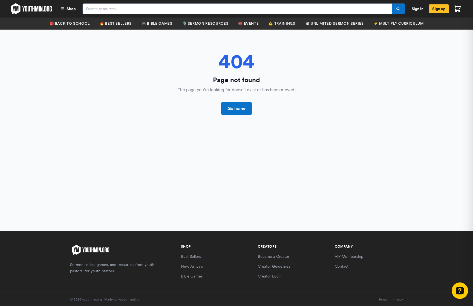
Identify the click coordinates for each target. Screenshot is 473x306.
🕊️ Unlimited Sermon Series (334, 23)
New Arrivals (192, 266)
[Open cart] (457, 8)
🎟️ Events (248, 23)
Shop (71, 9)
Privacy (398, 299)
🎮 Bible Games (157, 23)
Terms (383, 299)
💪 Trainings (282, 23)
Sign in (417, 9)
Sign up (439, 9)
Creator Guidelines (274, 266)
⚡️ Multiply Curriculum (399, 23)
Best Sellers (191, 256)
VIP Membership (349, 256)
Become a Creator (273, 256)
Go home (236, 108)
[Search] (398, 9)
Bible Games (192, 276)
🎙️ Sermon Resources (205, 23)
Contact (341, 266)
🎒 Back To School (70, 23)
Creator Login (270, 276)
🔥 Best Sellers (116, 23)
